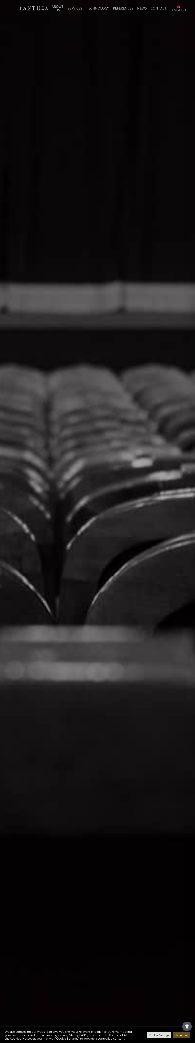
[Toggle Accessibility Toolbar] (187, 1026)
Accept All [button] (181, 1035)
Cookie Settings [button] (159, 1035)
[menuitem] (178, 8)
